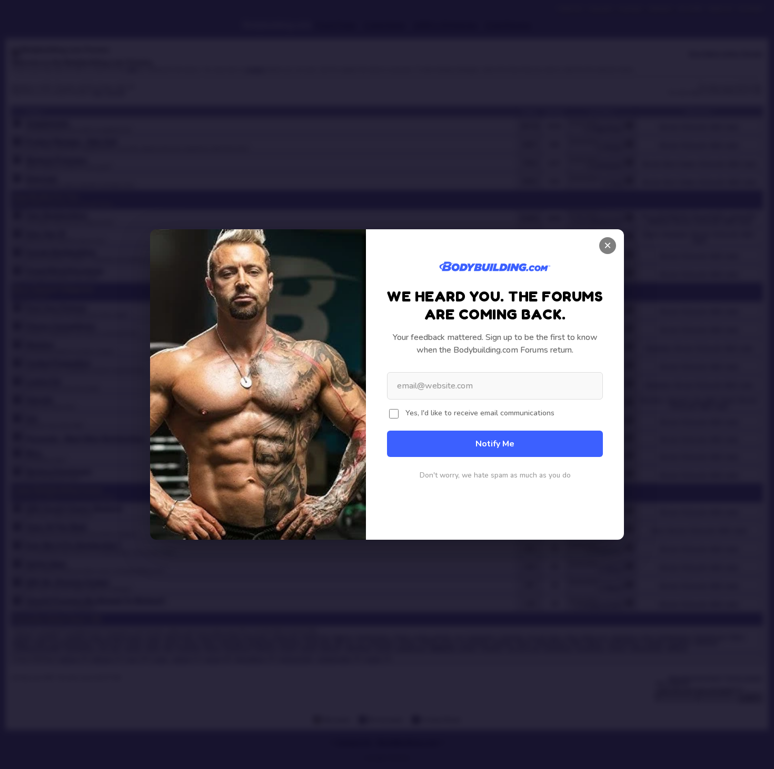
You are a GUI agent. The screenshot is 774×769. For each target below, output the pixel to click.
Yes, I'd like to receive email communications (479, 412)
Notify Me (494, 444)
